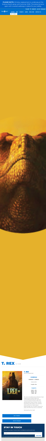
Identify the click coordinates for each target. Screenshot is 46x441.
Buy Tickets (13, 13)
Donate (34, 9)
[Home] (4, 12)
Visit (16, 363)
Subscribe (38, 435)
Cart (28, 9)
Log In (38, 9)
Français (43, 9)
